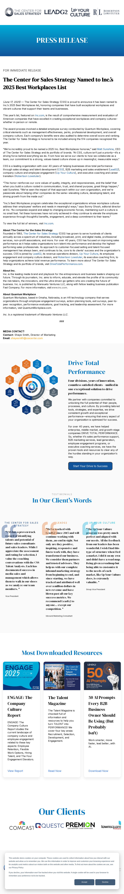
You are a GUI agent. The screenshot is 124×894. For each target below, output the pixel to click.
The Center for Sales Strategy (40, 233)
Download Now (98, 770)
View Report (15, 770)
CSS (60, 169)
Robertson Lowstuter (27, 176)
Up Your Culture (88, 253)
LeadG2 (114, 169)
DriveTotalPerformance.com (66, 263)
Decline (105, 882)
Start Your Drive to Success (90, 466)
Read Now (54, 770)
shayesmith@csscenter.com (27, 338)
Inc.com (39, 115)
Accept (84, 882)
